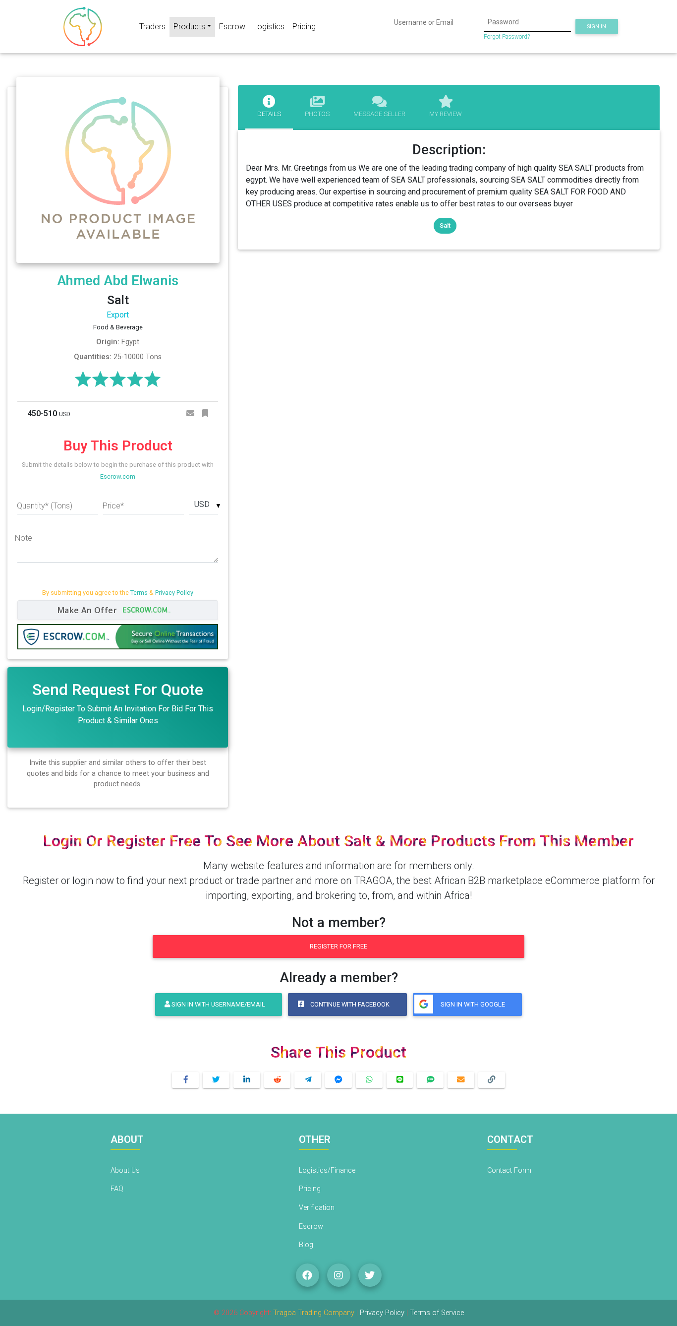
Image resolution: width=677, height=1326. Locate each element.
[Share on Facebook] (185, 1080)
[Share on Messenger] (338, 1080)
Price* (113, 505)
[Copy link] (491, 1080)
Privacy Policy (174, 592)
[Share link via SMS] (430, 1080)
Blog (306, 1245)
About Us (125, 1170)
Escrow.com (117, 476)
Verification (317, 1207)
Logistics (268, 26)
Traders (152, 26)
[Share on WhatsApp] (369, 1080)
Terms (139, 592)
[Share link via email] (461, 1080)
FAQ (117, 1189)
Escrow (232, 26)
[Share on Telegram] (307, 1080)
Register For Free (338, 946)
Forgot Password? (507, 36)
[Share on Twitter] (216, 1080)
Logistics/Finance (327, 1170)
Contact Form (509, 1170)
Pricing (304, 26)
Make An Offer (88, 610)
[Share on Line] (400, 1080)
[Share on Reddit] (277, 1080)
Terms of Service (437, 1313)
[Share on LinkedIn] (246, 1080)
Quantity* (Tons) (44, 505)
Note (23, 538)
